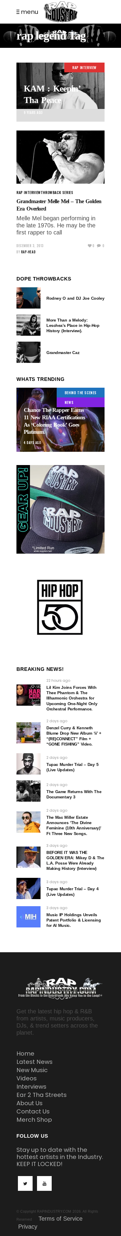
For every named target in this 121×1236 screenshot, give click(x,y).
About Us (29, 1103)
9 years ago (33, 112)
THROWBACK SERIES (57, 192)
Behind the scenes (81, 392)
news (69, 402)
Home (25, 1053)
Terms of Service (60, 1218)
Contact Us (33, 1111)
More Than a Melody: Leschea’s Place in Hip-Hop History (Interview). (72, 325)
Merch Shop (34, 1120)
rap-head (28, 252)
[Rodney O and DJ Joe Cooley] (28, 298)
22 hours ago (58, 680)
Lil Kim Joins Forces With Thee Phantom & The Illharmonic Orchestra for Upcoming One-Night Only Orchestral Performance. (71, 698)
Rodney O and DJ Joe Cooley (75, 298)
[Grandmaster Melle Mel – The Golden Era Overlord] (60, 157)
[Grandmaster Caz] (28, 352)
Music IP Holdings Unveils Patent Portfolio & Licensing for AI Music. (73, 920)
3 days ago (56, 845)
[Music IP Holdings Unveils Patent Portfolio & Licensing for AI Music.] (28, 916)
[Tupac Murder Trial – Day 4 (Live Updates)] (28, 888)
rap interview (84, 67)
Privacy (27, 1226)
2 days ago (56, 720)
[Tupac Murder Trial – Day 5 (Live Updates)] (28, 763)
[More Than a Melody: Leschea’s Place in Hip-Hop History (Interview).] (28, 325)
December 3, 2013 (30, 245)
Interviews (31, 1086)
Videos (26, 1078)
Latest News (34, 1062)
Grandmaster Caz (62, 352)
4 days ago (32, 442)
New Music (32, 1070)
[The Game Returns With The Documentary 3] (28, 791)
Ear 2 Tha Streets (41, 1095)
